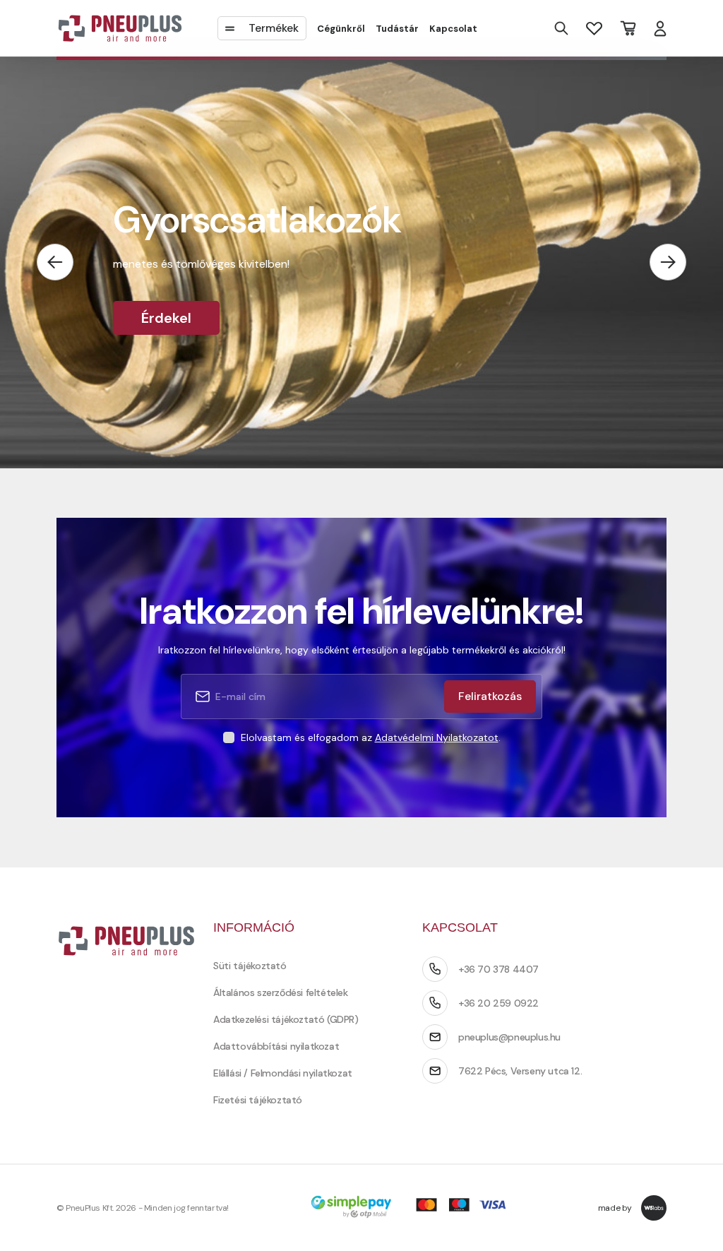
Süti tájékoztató (250, 965)
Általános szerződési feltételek (280, 992)
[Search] (561, 28)
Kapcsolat (453, 29)
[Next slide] (668, 262)
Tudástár (397, 29)
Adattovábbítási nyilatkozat (276, 1046)
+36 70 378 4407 (498, 969)
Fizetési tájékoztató (257, 1099)
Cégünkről (341, 29)
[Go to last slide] (55, 262)
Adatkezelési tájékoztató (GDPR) (286, 1019)
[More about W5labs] (654, 1208)
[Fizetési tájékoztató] (413, 1208)
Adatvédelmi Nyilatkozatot (436, 737)
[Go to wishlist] (594, 28)
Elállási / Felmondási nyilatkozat (282, 1073)
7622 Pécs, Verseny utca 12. (520, 1071)
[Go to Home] (120, 28)
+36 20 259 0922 (498, 1003)
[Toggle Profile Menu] (660, 28)
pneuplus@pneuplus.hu (509, 1037)
